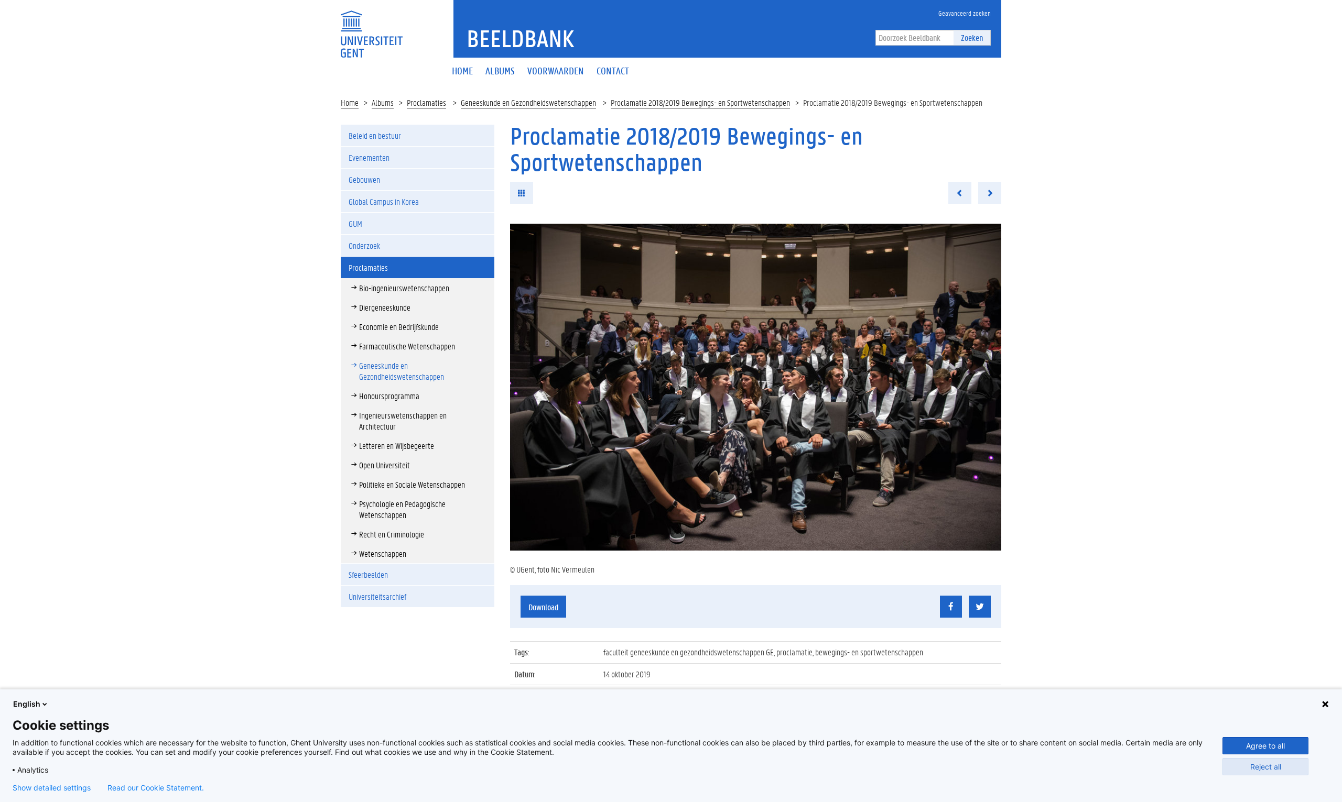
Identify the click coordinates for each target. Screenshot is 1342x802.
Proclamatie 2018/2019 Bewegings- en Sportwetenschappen (700, 102)
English (26, 703)
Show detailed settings (52, 788)
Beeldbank (520, 38)
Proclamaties (426, 102)
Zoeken (972, 37)
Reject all (1265, 766)
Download (543, 606)
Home (350, 102)
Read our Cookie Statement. (155, 788)
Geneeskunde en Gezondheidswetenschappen (528, 102)
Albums (383, 102)
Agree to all (1265, 745)
